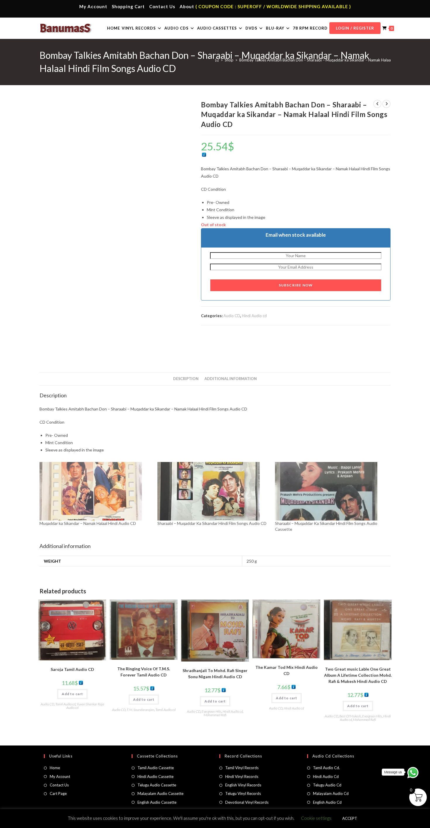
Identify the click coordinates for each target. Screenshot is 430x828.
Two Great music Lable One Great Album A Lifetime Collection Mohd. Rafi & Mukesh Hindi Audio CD (358, 675)
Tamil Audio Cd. (326, 767)
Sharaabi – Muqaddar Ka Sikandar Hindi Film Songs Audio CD (211, 523)
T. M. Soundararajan (140, 709)
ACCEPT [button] (349, 818)
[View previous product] (377, 104)
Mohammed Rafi (215, 715)
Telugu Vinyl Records (243, 793)
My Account (93, 6)
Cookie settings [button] (316, 818)
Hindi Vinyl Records (241, 776)
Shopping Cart (128, 6)
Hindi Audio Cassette (155, 776)
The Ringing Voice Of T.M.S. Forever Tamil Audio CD (143, 671)
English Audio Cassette (156, 802)
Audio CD (231, 315)
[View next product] (386, 104)
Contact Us (162, 6)
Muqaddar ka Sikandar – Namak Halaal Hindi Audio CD (87, 523)
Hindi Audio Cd (326, 776)
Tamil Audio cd (65, 704)
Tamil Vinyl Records (242, 767)
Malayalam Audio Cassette (160, 793)
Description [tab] (186, 379)
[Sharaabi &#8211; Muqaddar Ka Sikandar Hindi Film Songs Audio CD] (213, 491)
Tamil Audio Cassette (155, 767)
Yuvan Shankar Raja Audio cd (85, 706)
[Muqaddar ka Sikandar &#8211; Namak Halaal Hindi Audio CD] (95, 491)
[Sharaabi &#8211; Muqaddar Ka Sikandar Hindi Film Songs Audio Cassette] (331, 491)
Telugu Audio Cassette (156, 785)
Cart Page (58, 793)
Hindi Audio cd (254, 315)
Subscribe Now (296, 285)
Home (55, 767)
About (187, 6)
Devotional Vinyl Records (247, 802)
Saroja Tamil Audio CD (72, 669)
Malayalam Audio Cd (331, 793)
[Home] (217, 60)
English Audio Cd (327, 802)
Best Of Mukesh (350, 716)
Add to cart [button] (72, 694)
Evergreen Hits (211, 711)
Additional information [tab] (230, 379)
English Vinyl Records (243, 785)
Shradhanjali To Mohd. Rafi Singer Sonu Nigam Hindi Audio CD (215, 673)
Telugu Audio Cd (327, 785)
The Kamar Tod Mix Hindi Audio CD (286, 670)
